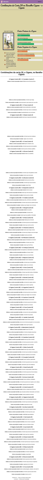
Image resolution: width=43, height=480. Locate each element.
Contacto (16, 479)
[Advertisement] (21, 20)
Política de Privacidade (24, 479)
